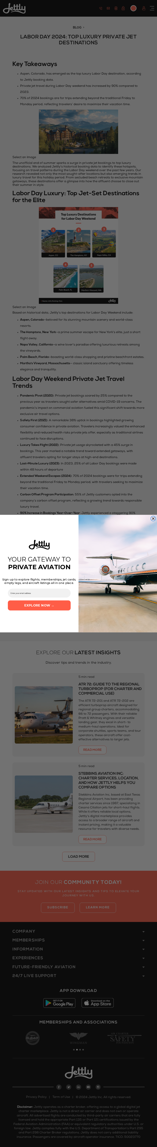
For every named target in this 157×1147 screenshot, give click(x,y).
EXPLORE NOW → (39, 605)
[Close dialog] (153, 518)
